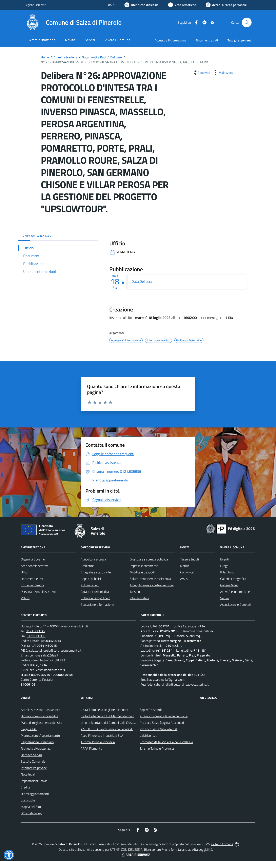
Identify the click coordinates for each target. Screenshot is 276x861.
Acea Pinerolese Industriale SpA (102, 735)
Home (45, 57)
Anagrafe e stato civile (96, 572)
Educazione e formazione (97, 604)
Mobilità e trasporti (142, 572)
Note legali (28, 774)
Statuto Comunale (33, 761)
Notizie (185, 565)
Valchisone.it (148, 735)
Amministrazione (65, 57)
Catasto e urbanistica (95, 591)
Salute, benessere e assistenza (150, 578)
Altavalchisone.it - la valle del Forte (164, 716)
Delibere (116, 57)
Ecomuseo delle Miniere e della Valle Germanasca (173, 742)
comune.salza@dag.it (44, 655)
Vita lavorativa (139, 598)
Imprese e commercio (144, 565)
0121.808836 (35, 631)
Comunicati (187, 572)
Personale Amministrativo (38, 591)
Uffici (24, 572)
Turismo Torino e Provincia (98, 742)
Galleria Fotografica (233, 578)
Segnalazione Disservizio (37, 742)
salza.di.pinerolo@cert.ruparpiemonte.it (55, 650)
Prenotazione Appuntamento (40, 735)
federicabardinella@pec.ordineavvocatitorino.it (178, 684)
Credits (25, 787)
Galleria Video (229, 585)
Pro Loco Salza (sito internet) (159, 729)
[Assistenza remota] (237, 844)
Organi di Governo (33, 559)
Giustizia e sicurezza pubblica (149, 559)
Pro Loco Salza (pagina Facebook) (162, 722)
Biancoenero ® (154, 849)
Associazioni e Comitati (235, 604)
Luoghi (224, 565)
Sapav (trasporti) (151, 709)
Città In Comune (222, 844)
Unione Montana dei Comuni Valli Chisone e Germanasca (119, 722)
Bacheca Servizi (31, 754)
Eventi (224, 559)
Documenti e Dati (94, 57)
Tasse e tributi (189, 559)
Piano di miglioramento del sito (41, 722)
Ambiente (87, 565)
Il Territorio (227, 572)
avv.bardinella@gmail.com (166, 679)
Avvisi (184, 578)
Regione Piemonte (35, 5)
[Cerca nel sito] (247, 22)
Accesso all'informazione (170, 40)
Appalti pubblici (91, 578)
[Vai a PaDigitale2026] (230, 528)
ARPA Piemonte (91, 748)
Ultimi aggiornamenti (35, 793)
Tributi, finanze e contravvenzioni (152, 585)
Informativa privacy (34, 767)
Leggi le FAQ (29, 729)
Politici (25, 598)
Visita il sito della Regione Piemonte (105, 709)
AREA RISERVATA (138, 854)
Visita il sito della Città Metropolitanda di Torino (112, 716)
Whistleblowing (31, 813)
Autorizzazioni (90, 585)
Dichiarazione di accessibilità (39, 716)
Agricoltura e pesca (93, 559)
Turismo (135, 591)
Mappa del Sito (31, 806)
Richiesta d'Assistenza (36, 748)
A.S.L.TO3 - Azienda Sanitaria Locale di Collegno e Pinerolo (120, 729)
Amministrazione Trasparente (40, 709)
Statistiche (28, 800)
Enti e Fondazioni (32, 585)
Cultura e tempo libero (95, 598)
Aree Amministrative (34, 565)
